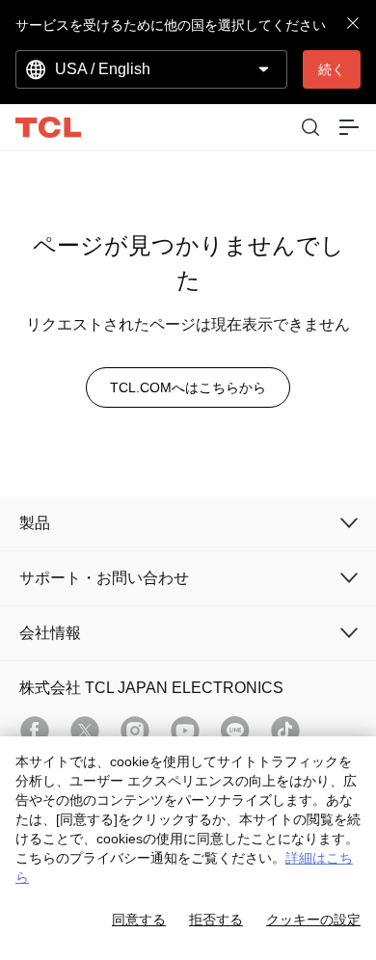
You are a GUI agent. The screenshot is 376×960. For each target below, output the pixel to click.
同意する (139, 919)
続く (331, 69)
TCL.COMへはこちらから (188, 387)
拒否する (216, 919)
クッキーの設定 (313, 919)
